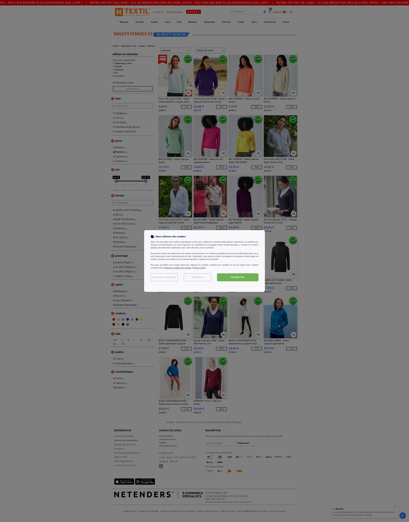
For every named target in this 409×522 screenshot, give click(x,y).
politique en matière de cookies (177, 268)
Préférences (197, 277)
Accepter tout (237, 277)
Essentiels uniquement (164, 277)
